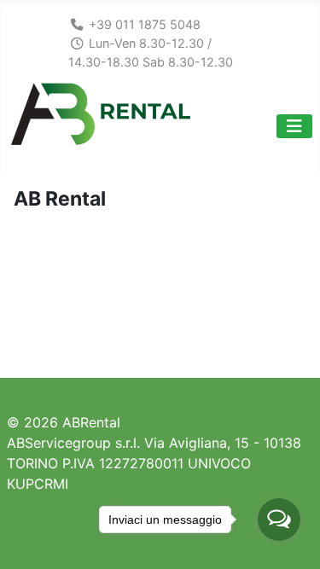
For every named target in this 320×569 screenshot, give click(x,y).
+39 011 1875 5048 (145, 24)
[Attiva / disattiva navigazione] (294, 126)
